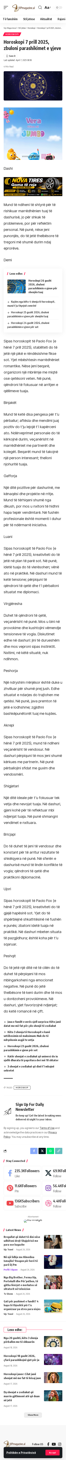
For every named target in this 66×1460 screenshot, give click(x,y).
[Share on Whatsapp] (50, 1151)
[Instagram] (59, 1444)
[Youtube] (22, 1203)
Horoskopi (12, 34)
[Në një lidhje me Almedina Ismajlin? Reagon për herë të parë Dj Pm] (53, 1262)
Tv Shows (8, 1293)
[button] (52, 1452)
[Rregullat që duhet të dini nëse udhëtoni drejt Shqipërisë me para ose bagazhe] (53, 1242)
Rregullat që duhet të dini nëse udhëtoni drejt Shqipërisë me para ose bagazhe (22, 1240)
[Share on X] (42, 1151)
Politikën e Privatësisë (21, 1452)
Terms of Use (47, 1128)
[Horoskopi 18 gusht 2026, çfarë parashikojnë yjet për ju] (53, 1359)
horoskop (22, 1087)
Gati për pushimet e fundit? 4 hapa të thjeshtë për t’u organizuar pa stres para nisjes (22, 1305)
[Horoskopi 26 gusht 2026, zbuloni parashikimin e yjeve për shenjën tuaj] (16, 286)
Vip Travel (8, 1249)
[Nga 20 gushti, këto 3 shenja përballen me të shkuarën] (53, 1341)
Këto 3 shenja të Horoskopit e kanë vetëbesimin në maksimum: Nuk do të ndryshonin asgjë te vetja (27, 1036)
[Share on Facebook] (34, 1151)
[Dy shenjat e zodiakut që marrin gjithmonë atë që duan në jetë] (53, 1395)
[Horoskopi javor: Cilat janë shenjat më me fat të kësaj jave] (53, 1377)
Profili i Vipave (11, 1269)
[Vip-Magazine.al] (23, 7)
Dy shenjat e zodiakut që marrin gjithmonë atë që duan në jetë (22, 1396)
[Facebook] (22, 1173)
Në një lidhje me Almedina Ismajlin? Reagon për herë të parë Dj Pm (21, 1260)
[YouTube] (54, 1444)
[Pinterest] (22, 1188)
